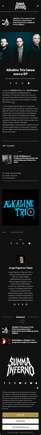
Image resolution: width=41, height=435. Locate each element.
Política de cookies (12, 432)
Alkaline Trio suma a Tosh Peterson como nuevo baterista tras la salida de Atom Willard (24, 21)
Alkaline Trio (17, 232)
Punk (16, 16)
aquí (13, 102)
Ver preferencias (20, 427)
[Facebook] (4, 383)
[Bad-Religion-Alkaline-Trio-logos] (6, 341)
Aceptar (20, 415)
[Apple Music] (36, 383)
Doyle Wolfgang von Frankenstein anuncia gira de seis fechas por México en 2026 (26, 159)
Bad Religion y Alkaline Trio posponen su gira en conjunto (24, 341)
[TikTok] (25, 383)
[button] (37, 388)
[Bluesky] (31, 383)
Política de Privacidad (26, 432)
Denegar (20, 421)
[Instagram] (14, 383)
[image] (6, 22)
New (16, 153)
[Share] (10, 83)
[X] (9, 383)
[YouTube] (20, 383)
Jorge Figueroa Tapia (20, 267)
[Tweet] (16, 83)
